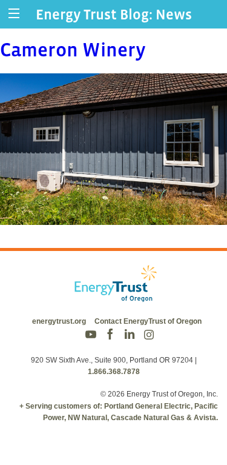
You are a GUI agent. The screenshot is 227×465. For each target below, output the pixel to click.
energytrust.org (59, 321)
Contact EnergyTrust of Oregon (148, 321)
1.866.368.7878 (114, 371)
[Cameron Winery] (113, 217)
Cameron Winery (73, 50)
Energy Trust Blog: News (114, 14)
